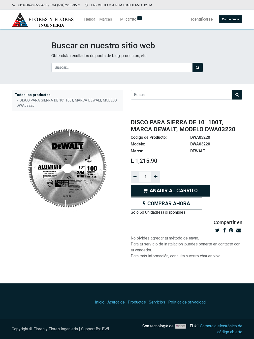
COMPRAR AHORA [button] (168, 203)
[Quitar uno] (135, 177)
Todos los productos (33, 95)
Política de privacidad (187, 302)
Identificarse (202, 19)
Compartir (225, 222)
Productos (137, 302)
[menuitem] (89, 19)
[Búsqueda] (197, 67)
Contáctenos (230, 19)
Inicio (99, 302)
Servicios (157, 302)
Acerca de (116, 302)
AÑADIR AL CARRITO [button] (174, 191)
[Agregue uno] (155, 177)
